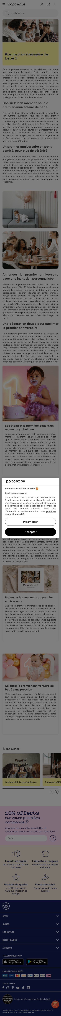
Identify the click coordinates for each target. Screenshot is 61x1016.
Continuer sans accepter (16, 493)
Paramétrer (30, 522)
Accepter (31, 532)
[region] (31, 508)
